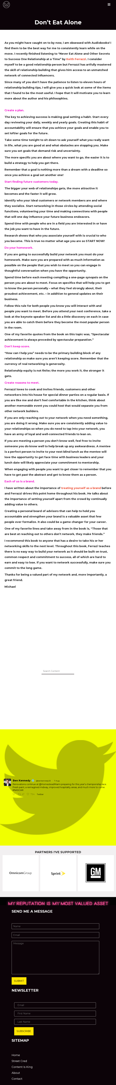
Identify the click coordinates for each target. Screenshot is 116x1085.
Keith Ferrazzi (76, 59)
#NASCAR (18, 790)
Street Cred (19, 1061)
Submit (19, 981)
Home (16, 1055)
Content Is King (22, 1067)
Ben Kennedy (22, 780)
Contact (17, 1078)
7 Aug (57, 781)
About (16, 1073)
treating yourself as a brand (81, 488)
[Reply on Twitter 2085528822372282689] (14, 794)
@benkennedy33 (43, 781)
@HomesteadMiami (50, 784)
